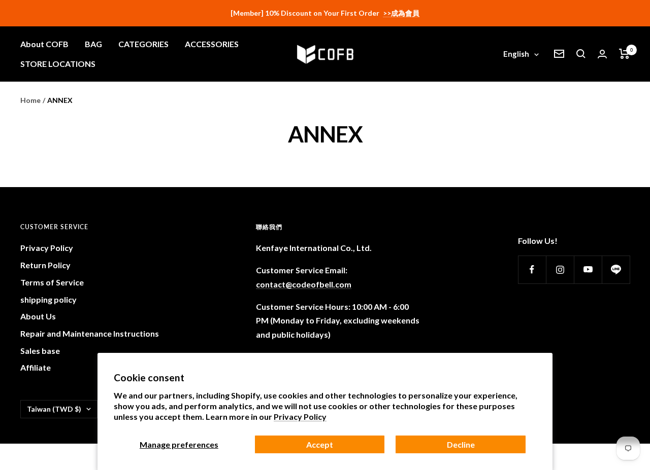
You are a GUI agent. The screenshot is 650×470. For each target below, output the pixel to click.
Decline (461, 444)
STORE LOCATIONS (57, 63)
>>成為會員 (401, 13)
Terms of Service (52, 282)
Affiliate (35, 367)
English (516, 53)
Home (30, 100)
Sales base (40, 350)
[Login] (602, 54)
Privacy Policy (300, 416)
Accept (319, 444)
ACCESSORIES (212, 44)
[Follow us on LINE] (616, 269)
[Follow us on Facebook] (532, 269)
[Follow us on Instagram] (560, 269)
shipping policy (48, 299)
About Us (38, 316)
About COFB (44, 44)
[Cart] (624, 54)
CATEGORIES (143, 44)
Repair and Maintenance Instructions (89, 333)
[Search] (581, 53)
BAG (93, 44)
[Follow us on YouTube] (588, 269)
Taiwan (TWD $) (54, 409)
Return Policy (45, 265)
